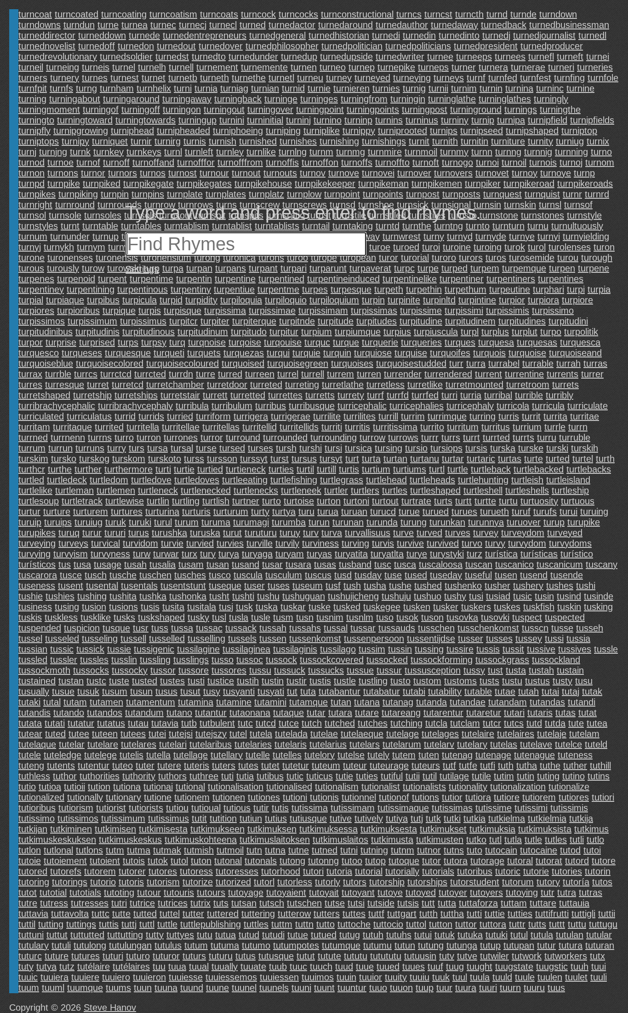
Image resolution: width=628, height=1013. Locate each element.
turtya (284, 511)
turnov (312, 173)
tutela (261, 734)
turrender (403, 374)
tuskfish (538, 607)
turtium (376, 469)
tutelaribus (210, 744)
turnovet (492, 173)
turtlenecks (256, 490)
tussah (272, 628)
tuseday (446, 575)
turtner (245, 501)
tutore (604, 861)
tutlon (29, 850)
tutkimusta (392, 840)
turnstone (499, 215)
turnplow (304, 194)
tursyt (331, 459)
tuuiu (419, 977)
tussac (209, 628)
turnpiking (78, 194)
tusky (198, 617)
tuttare (543, 903)
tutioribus (37, 808)
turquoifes (450, 353)
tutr (547, 892)
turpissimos (41, 321)
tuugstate (514, 966)
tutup (490, 945)
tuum (28, 988)
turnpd (31, 183)
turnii (438, 88)
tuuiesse (186, 977)
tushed (428, 586)
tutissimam (353, 808)
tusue (63, 691)
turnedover (221, 46)
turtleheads (432, 480)
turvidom (140, 543)
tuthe (550, 765)
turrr (430, 437)
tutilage (454, 776)
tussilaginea (246, 649)
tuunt (324, 988)
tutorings (69, 882)
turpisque (182, 310)
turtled (31, 480)
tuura (465, 988)
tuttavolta (70, 914)
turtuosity (539, 501)
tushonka (187, 596)
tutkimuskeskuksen (57, 840)
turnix (598, 141)
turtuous (577, 501)
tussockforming (442, 660)
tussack (241, 628)
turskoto (164, 459)
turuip (29, 522)
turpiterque (254, 321)
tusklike (95, 617)
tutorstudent (474, 882)
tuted (55, 734)
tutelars (364, 744)
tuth (506, 765)
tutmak (167, 850)
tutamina (195, 702)
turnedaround (345, 25)
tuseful (478, 575)
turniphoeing (238, 131)
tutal (52, 702)
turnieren (351, 88)
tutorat (549, 861)
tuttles (256, 924)
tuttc (100, 914)
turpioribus (78, 310)
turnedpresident (486, 46)
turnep (361, 67)
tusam (191, 564)
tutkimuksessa (328, 829)
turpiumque (358, 332)
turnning (571, 152)
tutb (189, 723)
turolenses (569, 247)
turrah (568, 363)
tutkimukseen (217, 829)
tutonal (228, 861)
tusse (562, 628)
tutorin (598, 871)
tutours (211, 892)
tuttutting (125, 935)
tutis (280, 808)
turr (456, 363)
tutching (406, 723)
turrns (100, 437)
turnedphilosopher (282, 46)
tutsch (271, 903)
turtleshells (527, 490)
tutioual (206, 808)
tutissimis (569, 808)
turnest (124, 78)
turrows (403, 437)
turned (253, 25)
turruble (574, 437)
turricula (548, 406)
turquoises (352, 363)
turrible (529, 395)
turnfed (502, 78)
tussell (133, 638)
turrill (388, 416)
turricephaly (470, 406)
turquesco (38, 353)
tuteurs (425, 765)
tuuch (321, 966)
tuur (444, 988)
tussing (429, 649)
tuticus (319, 776)
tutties (520, 914)
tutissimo (36, 818)
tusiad (498, 596)
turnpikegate (148, 183)
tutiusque (308, 818)
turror (211, 437)
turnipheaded (183, 131)
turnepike (396, 67)
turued (435, 511)
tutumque (341, 945)
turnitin (474, 141)
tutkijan (32, 829)
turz (474, 554)
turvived (443, 543)
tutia (245, 776)
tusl (219, 617)
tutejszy (211, 734)
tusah (135, 564)
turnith (445, 141)
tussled (32, 660)
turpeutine (509, 289)
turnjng (53, 152)
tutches (373, 723)
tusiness (35, 607)
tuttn (304, 924)
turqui (278, 353)
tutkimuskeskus (130, 840)
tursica (358, 448)
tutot (27, 892)
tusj (226, 607)
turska (502, 448)
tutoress (196, 871)
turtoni (356, 501)
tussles (94, 660)
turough (596, 258)
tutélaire (93, 966)
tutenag (457, 755)
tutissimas (452, 808)
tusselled (167, 638)
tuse (393, 575)
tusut (190, 691)
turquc (317, 342)
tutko (476, 840)
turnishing (339, 141)
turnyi (548, 236)
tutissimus (168, 818)
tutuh (373, 935)
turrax (30, 374)
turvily (287, 543)
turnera (493, 67)
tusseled (62, 638)
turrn (578, 427)
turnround (75, 205)
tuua (177, 966)
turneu (310, 78)
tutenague (534, 755)
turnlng (293, 152)
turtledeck (67, 480)
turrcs (85, 374)
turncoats (219, 14)
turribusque (312, 406)
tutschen (304, 903)
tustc (96, 681)
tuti (227, 776)
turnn (481, 152)
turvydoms (570, 543)
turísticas (539, 554)
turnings (520, 109)
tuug (455, 966)
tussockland (556, 660)
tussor (163, 670)
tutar (316, 713)
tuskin (569, 607)
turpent (112, 279)
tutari (514, 713)
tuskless (61, 617)
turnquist (542, 194)
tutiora (478, 797)
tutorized (233, 882)
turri (449, 395)
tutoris (131, 882)
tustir (296, 681)
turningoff (140, 109)
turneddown (102, 35)
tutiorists (146, 808)
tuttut (57, 935)
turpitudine (421, 321)
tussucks (326, 670)
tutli (577, 840)
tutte (121, 914)
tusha (375, 586)
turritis (357, 427)
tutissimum (123, 818)
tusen (506, 575)
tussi (554, 638)
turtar (453, 459)
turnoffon (320, 162)
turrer (592, 374)
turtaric (481, 459)
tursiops (446, 448)
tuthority (138, 776)
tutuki (496, 935)
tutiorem (539, 797)
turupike (583, 522)
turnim (464, 88)
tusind (569, 596)
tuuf (435, 966)
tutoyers (486, 892)
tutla (513, 840)
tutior (452, 797)
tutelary (472, 744)
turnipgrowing (80, 131)
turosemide (531, 258)
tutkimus (591, 829)
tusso (222, 660)
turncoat (35, 14)
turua (327, 511)
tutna (275, 850)
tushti (243, 596)
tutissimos (77, 818)
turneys (449, 78)
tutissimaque (403, 808)
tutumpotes (296, 945)
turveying (37, 543)
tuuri (488, 988)
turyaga (257, 554)
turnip (482, 120)
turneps (433, 67)
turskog (94, 459)
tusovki (495, 617)
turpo (550, 332)
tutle (533, 840)
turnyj (29, 247)
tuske (319, 607)
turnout (246, 173)
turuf (521, 511)
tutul (519, 935)
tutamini (270, 702)
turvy (495, 543)
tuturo (138, 956)
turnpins (147, 194)
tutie (344, 776)
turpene (593, 268)
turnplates (226, 194)
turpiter (214, 321)
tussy (474, 670)
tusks (124, 617)
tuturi (113, 956)
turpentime (151, 279)
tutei (157, 734)
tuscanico (514, 564)
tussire (460, 649)
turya (228, 554)
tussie (119, 649)
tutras (590, 892)
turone (31, 258)
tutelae (324, 734)
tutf (449, 765)
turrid (125, 416)
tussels (242, 638)
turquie (306, 353)
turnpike (63, 183)
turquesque (128, 353)
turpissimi (464, 310)
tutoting (119, 892)
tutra (566, 892)
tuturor (166, 956)
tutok (158, 861)
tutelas (503, 744)
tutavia (164, 723)
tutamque (308, 702)
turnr (572, 194)
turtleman (74, 490)
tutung (431, 945)
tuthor (65, 776)
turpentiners (510, 279)
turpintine (477, 300)
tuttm (281, 924)
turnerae (528, 67)
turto (271, 501)
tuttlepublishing (210, 924)
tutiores (574, 797)
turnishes (298, 141)
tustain (570, 670)
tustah (541, 670)
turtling (186, 501)
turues (464, 511)
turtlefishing (293, 480)
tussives (574, 649)
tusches (190, 575)
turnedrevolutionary (57, 57)
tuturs (194, 956)
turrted (496, 437)
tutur (546, 945)
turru (546, 437)
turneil (30, 67)
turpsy (153, 342)
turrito (432, 427)
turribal (498, 395)
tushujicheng (353, 596)
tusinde (598, 596)
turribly (559, 395)
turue (409, 511)
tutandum (144, 713)
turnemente (264, 67)
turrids (151, 416)
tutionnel (359, 797)
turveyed (564, 533)
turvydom (527, 543)
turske (530, 448)
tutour (149, 892)
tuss (159, 628)
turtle (457, 469)
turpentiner (462, 279)
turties (281, 469)
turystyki (447, 554)
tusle (260, 617)
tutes (248, 765)
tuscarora (37, 575)
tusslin (124, 660)
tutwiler (494, 956)
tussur (389, 670)
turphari (548, 289)
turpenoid (76, 279)
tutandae (467, 702)
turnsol (32, 215)
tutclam (465, 723)
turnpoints (383, 194)
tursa (157, 448)
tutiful (392, 776)
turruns (89, 448)
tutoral (520, 861)
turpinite (404, 300)
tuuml (53, 988)
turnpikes (37, 194)
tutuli (61, 945)
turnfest (535, 78)
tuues (413, 966)
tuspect (527, 617)
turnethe (249, 78)
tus (64, 564)
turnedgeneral (277, 35)
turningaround (131, 99)
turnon (31, 173)
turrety (350, 395)
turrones (181, 437)
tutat (587, 713)
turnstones (542, 215)
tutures (85, 956)
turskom (128, 459)
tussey (528, 638)
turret (98, 385)
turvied (200, 543)
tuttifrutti (552, 914)
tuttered (223, 914)
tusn (305, 617)
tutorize (198, 882)
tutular (599, 935)
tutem (404, 755)
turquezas (243, 353)
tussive (541, 649)
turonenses (70, 258)
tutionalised (289, 787)
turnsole (65, 215)
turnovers (453, 173)
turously (63, 268)
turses (260, 448)
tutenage (493, 755)
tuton (201, 861)
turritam (34, 427)
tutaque (288, 713)
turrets (565, 385)
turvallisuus (367, 533)
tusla (238, 617)
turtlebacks (588, 469)
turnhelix (154, 88)
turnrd (597, 194)
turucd (383, 511)
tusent (70, 586)
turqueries (421, 342)
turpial (30, 300)
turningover (270, 109)
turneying (412, 78)
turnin (491, 88)
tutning (374, 850)
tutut (306, 956)
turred (230, 374)
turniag (234, 88)
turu (306, 511)
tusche (123, 575)
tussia (578, 638)
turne (108, 25)
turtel (582, 459)
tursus (304, 459)
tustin (273, 681)
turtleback (491, 469)
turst (279, 459)
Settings (142, 269)
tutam (75, 702)
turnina (519, 88)
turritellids (299, 427)
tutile (481, 776)
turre (205, 374)
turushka (169, 533)
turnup (105, 236)
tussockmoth (44, 670)
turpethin (424, 289)
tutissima (309, 808)
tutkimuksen (272, 829)
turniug (570, 141)
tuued (388, 966)
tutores (162, 871)
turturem (90, 511)
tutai (550, 691)
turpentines (560, 279)
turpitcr (183, 321)
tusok (407, 617)
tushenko (463, 586)
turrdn (181, 374)
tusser (470, 638)
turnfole (603, 78)
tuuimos (318, 977)
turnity (540, 141)
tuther (575, 765)
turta (371, 459)
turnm (321, 152)
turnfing (569, 78)
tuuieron (149, 977)
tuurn (510, 988)
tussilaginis (295, 649)
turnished (258, 141)
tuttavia (33, 914)
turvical (105, 543)
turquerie (380, 342)
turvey (485, 533)
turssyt (254, 459)
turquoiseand (575, 353)
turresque (64, 385)
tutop (375, 861)
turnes (95, 78)
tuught (479, 966)
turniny (454, 120)
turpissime (421, 310)
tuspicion (82, 628)
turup (554, 522)
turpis (149, 310)
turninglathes (505, 99)
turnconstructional (357, 14)
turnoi (487, 162)
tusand (245, 564)
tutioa (50, 787)
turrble (58, 374)
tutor (431, 861)
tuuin (346, 977)
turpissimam (323, 310)
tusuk (88, 691)
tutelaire (478, 734)
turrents (562, 374)
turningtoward (85, 120)
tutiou (177, 808)
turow (93, 268)
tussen (272, 638)
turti (163, 469)
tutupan (518, 945)
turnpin (115, 194)
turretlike (425, 385)
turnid (293, 88)
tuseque (225, 586)
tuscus (318, 575)
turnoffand (153, 162)
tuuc (298, 966)
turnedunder (253, 57)
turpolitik (581, 332)
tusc (382, 564)
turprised (97, 342)
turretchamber (175, 385)
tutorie (536, 871)
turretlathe (343, 385)
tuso (385, 617)
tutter (193, 914)
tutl (495, 840)
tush (352, 586)
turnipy (75, 141)
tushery (528, 586)
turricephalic (362, 406)
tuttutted (87, 935)
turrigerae (290, 416)
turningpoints (373, 109)
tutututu (385, 956)
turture (56, 511)
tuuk (441, 977)
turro (124, 437)
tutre (27, 903)
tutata (30, 723)
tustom (427, 681)
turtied (210, 469)
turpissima (225, 310)
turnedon (136, 46)
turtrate (416, 501)
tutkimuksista (544, 829)
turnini (231, 120)
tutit (199, 818)
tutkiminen (71, 829)
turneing (62, 67)
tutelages (440, 734)
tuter (145, 765)
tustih (248, 681)
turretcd (127, 385)
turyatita (351, 554)
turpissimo (553, 310)
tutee (79, 734)
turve (403, 533)
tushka (152, 596)
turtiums (409, 469)
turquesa (496, 342)
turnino (328, 120)
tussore (193, 670)
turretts (320, 395)
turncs (409, 14)
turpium (316, 332)
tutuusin (420, 956)
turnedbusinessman (569, 25)
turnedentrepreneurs (204, 35)
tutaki (29, 702)
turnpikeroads (585, 183)
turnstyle (584, 215)
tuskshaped (161, 617)
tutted (145, 914)
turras (595, 363)
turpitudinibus (45, 332)
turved (429, 533)
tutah (528, 691)
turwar (166, 554)
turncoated (76, 14)
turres (30, 385)
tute (576, 723)
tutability (445, 691)
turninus (421, 120)
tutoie (29, 861)
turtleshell (482, 490)
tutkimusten (439, 840)
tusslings (191, 660)
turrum (32, 448)
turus (138, 533)
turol (537, 247)
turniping (283, 131)
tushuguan (303, 596)
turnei (597, 57)
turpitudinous (148, 332)
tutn (254, 850)
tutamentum (150, 702)
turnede (144, 35)
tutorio (103, 882)
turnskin (520, 205)
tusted (144, 681)
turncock (258, 14)
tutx (597, 956)
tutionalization (518, 787)
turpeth (388, 289)
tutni (349, 850)
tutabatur (381, 691)
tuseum (307, 586)
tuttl (146, 924)
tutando (68, 713)
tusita (173, 607)
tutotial (53, 892)
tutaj (570, 691)
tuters (223, 765)
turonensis (117, 258)
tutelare (102, 744)
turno (601, 152)
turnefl (541, 57)
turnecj (192, 25)
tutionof (394, 797)
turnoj (570, 162)
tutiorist (111, 808)
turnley (230, 152)
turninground (476, 109)
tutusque (276, 956)
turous (31, 268)
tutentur (93, 765)
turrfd (398, 395)
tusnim (329, 617)
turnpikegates (204, 183)
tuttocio (388, 924)
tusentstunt (183, 586)
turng (86, 88)
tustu (512, 681)
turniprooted (402, 131)
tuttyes (180, 935)
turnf (476, 78)
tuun (143, 988)
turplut (524, 332)
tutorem (100, 871)
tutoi (592, 850)
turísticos (37, 564)
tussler (63, 660)
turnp (584, 173)
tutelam (584, 734)
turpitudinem (470, 321)
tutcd (266, 723)
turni (183, 88)
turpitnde (297, 321)
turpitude (336, 321)
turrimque (447, 416)
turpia (599, 289)
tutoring (33, 882)
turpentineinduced (343, 279)
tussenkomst (315, 638)
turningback (238, 99)
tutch (312, 723)
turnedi (386, 35)
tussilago (338, 649)
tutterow (294, 914)
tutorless (294, 882)
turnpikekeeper (325, 183)
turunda (382, 522)
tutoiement (65, 861)
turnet (154, 78)
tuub (278, 966)
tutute (329, 956)
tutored (32, 871)
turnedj (496, 35)
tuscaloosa (440, 564)
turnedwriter (400, 57)
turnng (508, 152)
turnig (414, 88)
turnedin (419, 35)
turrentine (524, 374)
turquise (410, 353)
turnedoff (96, 46)
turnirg (167, 141)
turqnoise (207, 342)
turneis (95, 67)
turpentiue (234, 289)
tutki (452, 818)
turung (413, 522)
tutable (478, 691)
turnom (599, 162)
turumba (289, 522)
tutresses (89, 903)
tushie (30, 596)
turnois (543, 162)
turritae (584, 416)
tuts (220, 903)
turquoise (527, 353)
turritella (142, 427)
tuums (118, 988)
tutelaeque (362, 734)
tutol (179, 861)
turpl (470, 332)
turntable (100, 226)
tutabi (414, 691)
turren (369, 374)
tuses (279, 586)
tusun (141, 691)
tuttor (466, 924)
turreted (266, 385)
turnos (153, 173)
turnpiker (483, 183)
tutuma (225, 945)
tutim (504, 776)
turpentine (235, 279)
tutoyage (245, 892)
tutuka (470, 935)
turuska (205, 533)
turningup (197, 120)
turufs (545, 511)
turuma (215, 522)
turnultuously (577, 226)
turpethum (465, 289)
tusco (220, 575)
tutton (440, 924)
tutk (433, 818)
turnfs (61, 88)
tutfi (487, 765)
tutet (270, 765)
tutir (261, 808)
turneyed (372, 78)
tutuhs (398, 935)
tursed (232, 448)
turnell (181, 67)
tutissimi (531, 808)
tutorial (369, 871)
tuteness (575, 755)
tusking (598, 607)
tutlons (89, 850)
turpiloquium (334, 300)
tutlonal (58, 850)
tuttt (557, 924)
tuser (254, 586)
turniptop (579, 131)
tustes (172, 681)
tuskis (30, 617)
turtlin (158, 501)
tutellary (227, 755)
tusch (96, 575)
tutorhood (280, 871)
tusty (562, 681)
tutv (446, 956)
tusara (298, 564)
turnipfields (592, 120)
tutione (157, 797)
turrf (375, 395)
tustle (345, 681)
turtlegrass (341, 480)
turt (352, 459)
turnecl (223, 25)
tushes (559, 586)
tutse (335, 903)
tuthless (34, 776)
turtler (336, 490)
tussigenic (154, 649)
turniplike (321, 131)
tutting (50, 924)
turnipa (511, 120)
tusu (584, 681)
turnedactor (291, 25)
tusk (244, 607)
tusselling (206, 638)
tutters (327, 914)
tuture (57, 956)
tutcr (492, 723)
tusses (499, 638)
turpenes (36, 279)
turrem (340, 374)
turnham (117, 88)
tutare (367, 713)
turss (194, 459)
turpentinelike (410, 279)
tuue (365, 966)
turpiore (577, 300)
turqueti (169, 353)
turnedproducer (551, 46)
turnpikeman (383, 183)
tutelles (287, 755)
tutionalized (41, 797)
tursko (63, 459)
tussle (606, 649)
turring (482, 416)
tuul (459, 977)
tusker (445, 607)
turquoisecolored (109, 363)
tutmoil (230, 850)
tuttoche (354, 924)
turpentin (194, 279)
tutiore (507, 797)
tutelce (568, 744)
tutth (428, 914)
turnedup (299, 57)
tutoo (352, 861)
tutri (119, 903)
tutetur (295, 765)
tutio (27, 787)
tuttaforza (478, 903)
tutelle (257, 755)
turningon (182, 109)
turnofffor (196, 162)
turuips (58, 522)
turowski (124, 268)
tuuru (534, 988)
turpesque (351, 289)
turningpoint (320, 109)
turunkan (447, 522)
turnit (419, 141)
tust (495, 670)
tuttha (452, 914)
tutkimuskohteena (201, 840)
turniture (508, 141)
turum (187, 522)
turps (128, 342)
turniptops (38, 141)
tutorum (518, 882)
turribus (270, 406)
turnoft (425, 162)
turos (495, 258)
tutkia (474, 818)
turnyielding (586, 236)
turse (206, 448)
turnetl (281, 78)
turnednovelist (46, 46)
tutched (340, 723)
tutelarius (328, 744)
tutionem (192, 797)
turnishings (384, 141)
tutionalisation (235, 787)
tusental (102, 586)
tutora (456, 861)
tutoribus (474, 871)
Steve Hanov (110, 1007)
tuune (217, 988)
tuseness (36, 586)
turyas (319, 554)
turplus (495, 332)
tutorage (487, 861)
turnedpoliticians (418, 46)
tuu (159, 966)
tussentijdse (431, 638)
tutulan (569, 935)
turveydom (522, 533)
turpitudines (522, 321)
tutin (525, 776)
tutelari (173, 744)
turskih (584, 448)
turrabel (504, 363)
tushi (585, 586)
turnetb (182, 78)
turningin (407, 99)
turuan (354, 511)
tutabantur (339, 691)
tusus (166, 691)
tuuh (579, 966)
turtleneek (301, 490)
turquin (337, 353)
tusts (489, 681)
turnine (580, 88)
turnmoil (421, 152)
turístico (576, 554)
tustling (373, 681)
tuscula (248, 575)
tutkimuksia (492, 829)
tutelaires (515, 734)
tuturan (599, 945)
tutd (534, 723)
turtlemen (116, 490)
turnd (497, 14)
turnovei (378, 173)
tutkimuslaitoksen (275, 840)
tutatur (81, 723)
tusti (196, 681)
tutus (245, 956)
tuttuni (31, 935)
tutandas (547, 702)
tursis (476, 448)
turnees (510, 57)
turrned (33, 437)
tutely (378, 755)
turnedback (503, 25)
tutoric (507, 871)
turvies (230, 543)
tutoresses (237, 871)
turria (470, 395)
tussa (182, 628)
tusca (405, 564)
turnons (62, 173)
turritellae (181, 427)
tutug (349, 935)
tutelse (351, 755)
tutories (567, 871)
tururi (115, 533)
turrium (527, 427)
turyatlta (387, 554)
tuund (191, 988)
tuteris (196, 765)
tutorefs (65, 871)
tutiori (603, 797)
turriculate (587, 406)
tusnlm (359, 617)
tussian (32, 649)
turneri (561, 67)
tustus (537, 681)
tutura (570, 945)
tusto (400, 681)
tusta (516, 670)
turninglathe (452, 99)
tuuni (301, 988)
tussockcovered (332, 660)
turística (501, 554)
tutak (592, 691)
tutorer (132, 871)
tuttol (416, 924)
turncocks (298, 14)
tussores (228, 670)
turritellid (259, 427)
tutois (134, 861)
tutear (30, 734)
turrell (312, 374)
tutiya (397, 818)
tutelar (72, 744)
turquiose (373, 353)
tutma (138, 850)
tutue (297, 935)
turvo (472, 543)
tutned (324, 850)
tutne (298, 850)
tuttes (354, 914)
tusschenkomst (488, 628)
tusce (71, 575)
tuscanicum (560, 564)
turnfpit (32, 88)
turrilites (359, 416)
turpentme (278, 289)
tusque (116, 628)
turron (149, 437)
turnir (141, 141)
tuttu (577, 924)
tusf (333, 586)
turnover (414, 173)
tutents (61, 765)
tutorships (427, 882)
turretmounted (474, 385)
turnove (343, 173)
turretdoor (227, 385)
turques (460, 342)
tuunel (244, 988)
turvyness (110, 554)
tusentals (139, 586)
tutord (577, 861)
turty (260, 511)
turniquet (110, 141)
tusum (114, 691)
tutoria (339, 871)
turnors (122, 173)
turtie (184, 469)
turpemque (524, 268)
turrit (531, 416)
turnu (537, 226)
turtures (127, 511)
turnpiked (101, 183)
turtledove (151, 480)
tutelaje (551, 734)
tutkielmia (547, 818)
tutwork (527, 956)
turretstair (180, 395)
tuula (480, 977)
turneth (214, 78)
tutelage (402, 734)
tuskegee (381, 607)
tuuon (401, 988)
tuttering (258, 914)
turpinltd (439, 300)
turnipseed (481, 131)
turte (533, 459)
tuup (425, 988)
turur (92, 533)
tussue (360, 670)
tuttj (129, 924)
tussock (281, 660)
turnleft (199, 152)
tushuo (427, 596)
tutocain (501, 850)
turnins (389, 120)
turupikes (37, 533)
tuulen (549, 977)
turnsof (578, 205)
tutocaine (538, 850)
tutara (340, 713)
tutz (66, 966)
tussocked (387, 660)
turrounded (285, 437)
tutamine (233, 702)
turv (311, 533)
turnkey (108, 152)
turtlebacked (539, 469)
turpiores (36, 310)
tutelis (131, 755)
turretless (385, 385)
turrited (109, 427)
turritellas (221, 427)
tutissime (493, 808)
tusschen (436, 628)
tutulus (168, 945)
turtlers (365, 490)
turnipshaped (532, 131)
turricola (513, 406)
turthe (60, 469)
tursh (286, 448)
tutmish (199, 850)
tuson (432, 617)
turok (514, 247)
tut (292, 691)
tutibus (270, 776)
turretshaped (44, 395)
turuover (524, 522)
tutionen (228, 797)
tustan (71, 681)
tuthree (203, 776)
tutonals (261, 861)
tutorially (402, 871)
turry (116, 448)
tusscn (535, 628)
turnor (93, 173)
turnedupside (346, 57)
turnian (265, 88)
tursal (182, 448)
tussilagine (198, 649)
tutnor (429, 850)
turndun (79, 25)
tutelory (319, 755)
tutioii (74, 787)
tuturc (30, 956)
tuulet (576, 977)
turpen (562, 268)
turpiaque (65, 300)
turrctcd (115, 374)
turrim (413, 416)
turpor (30, 342)
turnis (194, 141)
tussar (363, 628)
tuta (308, 691)
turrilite (327, 416)
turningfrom (364, 99)
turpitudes (376, 321)
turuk (115, 522)
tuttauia (574, 903)
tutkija (581, 818)
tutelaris (290, 744)
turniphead (132, 131)
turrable (538, 363)
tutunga (461, 945)
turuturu (261, 533)
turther (88, 469)
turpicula (139, 300)
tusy (211, 691)
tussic (62, 649)
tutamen (106, 702)
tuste (119, 681)
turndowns (39, 25)
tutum (196, 945)
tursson (222, 459)
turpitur (283, 332)
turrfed (425, 395)
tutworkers (565, 956)
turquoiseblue (45, 363)
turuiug (88, 522)
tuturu (221, 956)
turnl (173, 152)
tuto (474, 850)
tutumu (377, 945)
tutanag (398, 702)
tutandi (581, 702)
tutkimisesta (163, 829)
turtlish (215, 501)
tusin (544, 596)
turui (568, 511)
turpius (397, 332)
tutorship (387, 882)
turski (557, 448)
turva (331, 533)
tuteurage (389, 765)
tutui (423, 935)
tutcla (436, 723)
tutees (133, 734)
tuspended (39, 628)
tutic (294, 776)
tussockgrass (502, 660)
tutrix (200, 903)
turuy (290, 533)
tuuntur (351, 988)
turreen (259, 374)
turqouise (283, 342)
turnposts (461, 194)
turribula (192, 406)
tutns (454, 850)
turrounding (333, 437)
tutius (276, 818)
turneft (570, 57)
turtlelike (35, 490)
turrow (372, 437)
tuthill (600, 765)
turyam (289, 554)
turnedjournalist (544, 35)
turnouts (280, 173)
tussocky (130, 670)
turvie (172, 543)
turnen (304, 67)
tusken (416, 607)
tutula (542, 935)
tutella (158, 755)
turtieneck (246, 469)
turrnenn (68, 437)
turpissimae (272, 310)
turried (180, 416)
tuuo (378, 988)
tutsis (408, 903)
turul (163, 522)
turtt (463, 501)
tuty (26, 966)
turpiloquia (241, 300)
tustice (220, 681)
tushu (268, 596)
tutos (602, 882)
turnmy (454, 152)
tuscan (478, 564)
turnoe (60, 162)
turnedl (592, 35)
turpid (171, 300)
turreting (302, 385)
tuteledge (62, 755)
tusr (140, 628)
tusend (534, 575)
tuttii (606, 914)
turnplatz (266, 194)
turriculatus (89, 416)
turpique (119, 310)
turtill (326, 469)
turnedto (209, 57)
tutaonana (249, 713)
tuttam (514, 903)
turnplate (185, 194)
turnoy (524, 173)
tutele (29, 755)
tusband (355, 564)
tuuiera (54, 977)
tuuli (598, 977)
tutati (55, 723)
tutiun (251, 818)
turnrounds (119, 205)
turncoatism (173, 14)
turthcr (31, 469)
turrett (215, 395)
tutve (467, 956)
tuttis (109, 924)
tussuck (289, 670)
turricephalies (416, 406)
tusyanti (239, 691)
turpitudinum (202, 332)
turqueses (82, 353)
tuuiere (85, 977)
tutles (556, 840)
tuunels (274, 988)
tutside (380, 903)
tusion (94, 607)
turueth (494, 511)
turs (136, 448)
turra (475, 363)
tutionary (123, 797)
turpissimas (374, 310)
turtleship (570, 490)
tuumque (85, 988)
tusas (325, 564)
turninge (280, 99)
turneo (333, 67)
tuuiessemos (231, 977)
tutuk (444, 935)
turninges (319, 99)
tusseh (589, 628)
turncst (438, 14)
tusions (123, 607)
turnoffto (392, 162)
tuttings (81, 924)
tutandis (34, 713)
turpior (512, 300)
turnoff (116, 162)
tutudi (273, 935)
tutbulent (217, 723)
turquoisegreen (297, 363)
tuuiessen (279, 977)
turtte (485, 501)
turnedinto (459, 35)
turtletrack (82, 501)
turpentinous (142, 289)
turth (605, 459)
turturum (230, 511)
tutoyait (324, 892)
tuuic (28, 977)
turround (243, 437)
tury (208, 554)
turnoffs (356, 162)
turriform (213, 416)
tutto (325, 924)
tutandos (104, 713)
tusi (476, 596)
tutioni (295, 797)
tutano (179, 713)
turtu (508, 501)
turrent (488, 374)
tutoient (105, 861)
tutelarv (439, 744)
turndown (558, 14)
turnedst (172, 57)
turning (32, 99)
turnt (70, 226)
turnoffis (282, 162)
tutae (505, 691)
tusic (522, 596)
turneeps (474, 57)
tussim (372, 649)
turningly (551, 99)
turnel (123, 67)
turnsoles (102, 215)
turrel (287, 374)
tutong (292, 861)
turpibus (103, 300)
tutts (537, 924)
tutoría (576, 882)
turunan (348, 522)
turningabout (74, 99)
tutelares (138, 744)
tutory (548, 882)
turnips (443, 131)
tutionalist (380, 787)
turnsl (550, 205)
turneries (595, 67)
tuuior (370, 977)
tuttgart (402, 914)
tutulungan (130, 945)
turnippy (359, 131)
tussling (155, 660)
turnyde (490, 236)
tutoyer (453, 892)
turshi (310, 448)
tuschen (155, 575)
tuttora (493, 924)
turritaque (72, 427)
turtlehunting (483, 480)
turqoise (244, 342)
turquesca (580, 342)
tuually (224, 966)
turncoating (124, 14)
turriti (331, 427)
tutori (313, 871)
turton (329, 501)
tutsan (244, 903)
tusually (33, 691)
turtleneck (158, 490)
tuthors (172, 776)
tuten (428, 755)
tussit (513, 649)
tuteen (105, 734)
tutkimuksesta (388, 829)
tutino (573, 776)
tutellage (190, 755)
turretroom (527, 385)
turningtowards (145, 120)
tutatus (111, 723)
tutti (474, 914)
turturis (196, 511)
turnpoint (342, 194)
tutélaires (131, 966)
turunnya (486, 522)
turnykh (59, 247)
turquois (489, 353)
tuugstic (552, 966)
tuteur (355, 765)
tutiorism (75, 808)
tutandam (507, 702)
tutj (417, 818)
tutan (341, 702)
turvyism (70, 554)
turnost (182, 173)
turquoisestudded (411, 363)
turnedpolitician (352, 46)
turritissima (395, 427)
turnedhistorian (338, 35)
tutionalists (424, 787)
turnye (522, 236)
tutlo (595, 840)
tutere (169, 765)
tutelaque (37, 744)
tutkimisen (115, 829)
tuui (598, 966)
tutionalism (337, 787)
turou (567, 258)
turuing (594, 511)
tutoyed (420, 892)
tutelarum (402, 744)
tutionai (158, 787)
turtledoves (196, 480)
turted (558, 459)
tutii (412, 776)
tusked (346, 607)
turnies (386, 88)
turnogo (457, 162)
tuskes (507, 607)
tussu (260, 670)
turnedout (176, 46)
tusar (272, 564)
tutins (599, 776)
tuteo (122, 765)
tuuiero (116, 977)
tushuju (396, 596)
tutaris (540, 713)
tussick (90, 649)
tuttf (376, 914)
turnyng (123, 247)
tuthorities (100, 776)
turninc (550, 88)
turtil (305, 469)
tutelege (100, 755)
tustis (320, 681)
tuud (344, 966)
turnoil (514, 162)
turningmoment (49, 109)
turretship (92, 395)
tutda (555, 723)
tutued (324, 935)
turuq (69, 533)
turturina (162, 511)
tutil (429, 776)
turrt (471, 437)
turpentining (90, 289)
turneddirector (46, 35)
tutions (425, 797)
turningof (101, 109)
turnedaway (454, 25)
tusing (67, 607)
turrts (523, 437)
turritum (463, 427)
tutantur (211, 713)
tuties (367, 776)
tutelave (536, 744)
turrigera (251, 416)
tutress (54, 903)
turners (32, 78)
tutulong (90, 945)
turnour (214, 173)
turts (443, 501)
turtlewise (124, 501)
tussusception (433, 670)
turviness (320, 543)
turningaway (186, 99)
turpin (373, 300)
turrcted (150, 374)
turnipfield (547, 120)
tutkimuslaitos (340, 840)
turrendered (448, 374)
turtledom (109, 480)
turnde (523, 14)
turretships (136, 395)
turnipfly (34, 131)
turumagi (251, 522)
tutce (289, 723)
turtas (509, 459)
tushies (60, 596)
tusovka (462, 617)
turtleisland (568, 480)
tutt (428, 903)
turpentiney (41, 289)
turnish (222, 141)
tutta (447, 903)
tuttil (26, 924)
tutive (341, 818)
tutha (526, 765)
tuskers (476, 607)
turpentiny (191, 289)
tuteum (326, 765)
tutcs (514, 723)
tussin (400, 649)
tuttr (517, 924)
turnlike (261, 152)
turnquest (502, 194)
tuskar (293, 607)
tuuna (165, 988)
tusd (343, 575)
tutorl (264, 882)
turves (457, 533)
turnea (134, 25)
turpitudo (249, 332)
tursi (333, 448)
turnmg (350, 152)
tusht (219, 596)
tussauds (396, 628)
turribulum (231, 406)
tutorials (438, 871)
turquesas (537, 342)
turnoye (555, 173)
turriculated (41, 416)
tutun (404, 945)
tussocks (91, 670)
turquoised (243, 363)
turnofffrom (240, 162)
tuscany (601, 564)
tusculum (283, 575)
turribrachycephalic (56, 406)
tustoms (460, 681)
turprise (61, 342)
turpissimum (92, 321)
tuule (525, 977)
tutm (115, 850)
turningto (36, 120)
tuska (267, 607)
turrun (60, 448)
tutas (565, 713)
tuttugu (603, 924)
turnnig (538, 152)
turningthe (560, 109)
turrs (450, 437)
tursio (416, 448)
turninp (358, 120)
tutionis (324, 797)
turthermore (128, 469)
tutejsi (181, 734)
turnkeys (143, 152)
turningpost (424, 109)
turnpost (423, 194)
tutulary (33, 945)
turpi (576, 289)
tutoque (403, 861)
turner (463, 67)
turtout (385, 501)
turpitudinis (97, 332)
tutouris (179, 892)
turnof (88, 162)
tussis (488, 649)
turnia (205, 88)
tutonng (323, 861)
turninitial (265, 120)
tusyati (270, 691)
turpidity (201, 300)
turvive (410, 543)
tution (99, 787)
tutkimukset (443, 829)
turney (339, 78)
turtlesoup (38, 501)
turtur (29, 511)
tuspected (565, 617)
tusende (566, 575)
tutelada (291, 734)
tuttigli (583, 914)
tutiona (127, 787)
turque (346, 342)
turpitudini (568, 321)
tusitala (201, 607)
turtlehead (386, 480)
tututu (355, 956)
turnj (27, 152)
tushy (455, 596)
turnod (31, 162)
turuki (140, 522)
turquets (204, 353)
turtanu (424, 459)
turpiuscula (436, 332)
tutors (354, 882)
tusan (217, 564)
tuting (548, 776)
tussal (336, 628)
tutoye (390, 892)
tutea (597, 723)
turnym (91, 247)
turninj (298, 120)
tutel (238, 734)
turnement (217, 67)
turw (141, 554)
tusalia (162, 564)
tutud (249, 935)
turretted (247, 395)
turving (355, 543)
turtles (394, 490)
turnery (64, 78)
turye (416, 554)
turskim (33, 459)
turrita (555, 416)
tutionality (468, 787)
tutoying (522, 892)
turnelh (152, 67)
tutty (155, 935)
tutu (204, 935)
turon (604, 247)
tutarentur (443, 713)
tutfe (468, 765)
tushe (400, 586)
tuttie (495, 914)
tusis (150, 607)
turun (319, 522)
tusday (368, 575)
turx (189, 554)
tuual (199, 966)
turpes (315, 289)
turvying (34, 554)
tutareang (401, 713)
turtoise (299, 501)
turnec (163, 25)
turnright (35, 205)
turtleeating (245, 480)
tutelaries (253, 744)
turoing (488, 247)
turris (508, 416)
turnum (32, 236)
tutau (138, 723)
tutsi (356, 903)
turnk (80, 152)
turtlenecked (206, 490)
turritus (495, 427)
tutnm (402, 850)
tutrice (142, 903)
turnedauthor (402, 25)
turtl (437, 469)
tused (416, 575)
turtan (395, 459)
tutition (223, 818)
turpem (484, 268)
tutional (190, 787)
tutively (368, 818)
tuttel (170, 914)
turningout (224, 109)
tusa (82, 564)
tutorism (163, 882)
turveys (73, 543)
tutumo (256, 945)
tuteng (31, 765)
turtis (349, 469)
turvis (383, 543)
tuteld (596, 744)
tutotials (85, 892)
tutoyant (358, 892)
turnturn (508, 226)
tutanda (431, 702)
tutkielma (506, 818)
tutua (225, 935)
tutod (570, 850)
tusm (283, 617)
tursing (388, 448)
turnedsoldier (126, 57)
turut (232, 533)
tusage (107, 564)
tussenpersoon (374, 638)
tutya (46, 966)
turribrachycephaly (135, 406)
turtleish (527, 480)
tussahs (305, 628)
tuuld (502, 977)
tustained (37, 681)
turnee (440, 57)
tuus (556, 988)
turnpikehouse (263, 183)
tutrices (173, 903)
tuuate (253, 966)
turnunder (70, 236)
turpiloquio (286, 300)
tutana (367, 702)
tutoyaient (286, 892)
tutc (245, 723)
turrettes (285, 395)
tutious (237, 808)
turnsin (487, 205)
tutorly (327, 882)
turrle (554, 427)
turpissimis (507, 310)
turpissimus (143, 321)
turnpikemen (436, 183)
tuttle (167, 924)
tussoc (249, 660)
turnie (319, 88)
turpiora (543, 300)
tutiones (264, 797)
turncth (469, 14)
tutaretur (483, 713)
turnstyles (38, 226)
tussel (30, 638)
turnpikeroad (528, 183)
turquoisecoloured (182, 363)
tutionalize (568, 787)
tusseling (100, 638)
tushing (92, 596)
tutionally (85, 797)
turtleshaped (435, 490)
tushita (123, 596)
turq (177, 342)
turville (259, 543)
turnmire (385, 152)
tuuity (396, 977)
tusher (497, 586)
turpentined (281, 279)
